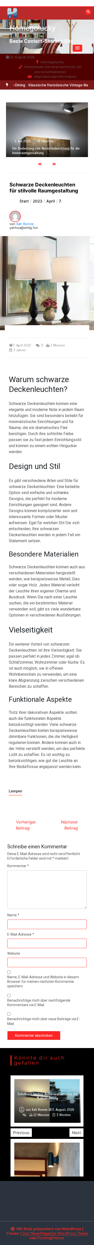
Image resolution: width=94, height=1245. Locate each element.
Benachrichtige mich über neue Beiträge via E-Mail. (43, 1021)
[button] (77, 48)
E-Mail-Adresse (20, 934)
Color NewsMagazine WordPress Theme (54, 1233)
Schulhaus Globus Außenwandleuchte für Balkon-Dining (47, 1096)
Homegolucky (32, 28)
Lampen (15, 791)
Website (13, 953)
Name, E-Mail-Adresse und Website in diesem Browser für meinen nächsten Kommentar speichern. (43, 981)
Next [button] (76, 1132)
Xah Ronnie (25, 224)
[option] (47, 129)
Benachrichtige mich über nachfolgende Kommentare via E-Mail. (38, 1002)
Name (13, 915)
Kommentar (18, 866)
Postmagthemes (50, 1237)
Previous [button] (21, 1132)
